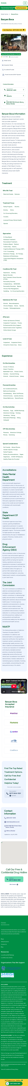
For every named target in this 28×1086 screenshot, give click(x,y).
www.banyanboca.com (12, 822)
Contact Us (4, 944)
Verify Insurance (5, 941)
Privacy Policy (15, 1069)
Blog (2, 947)
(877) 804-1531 (15, 793)
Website (9, 96)
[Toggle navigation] (25, 3)
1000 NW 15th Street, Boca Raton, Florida (14, 103)
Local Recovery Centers (7, 957)
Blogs (2, 939)
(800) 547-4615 (11, 90)
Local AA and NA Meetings (7, 955)
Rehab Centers (4, 14)
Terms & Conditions (6, 1069)
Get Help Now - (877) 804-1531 (12, 30)
